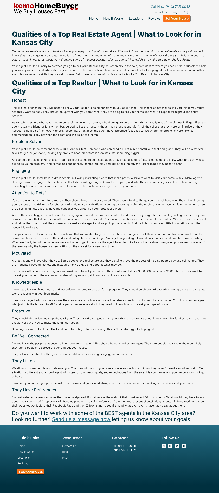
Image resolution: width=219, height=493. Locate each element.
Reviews (154, 18)
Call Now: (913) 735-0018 (170, 6)
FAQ (185, 12)
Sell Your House (177, 18)
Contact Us (160, 12)
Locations (136, 18)
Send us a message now (81, 419)
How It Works (113, 18)
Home (93, 18)
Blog (174, 12)
